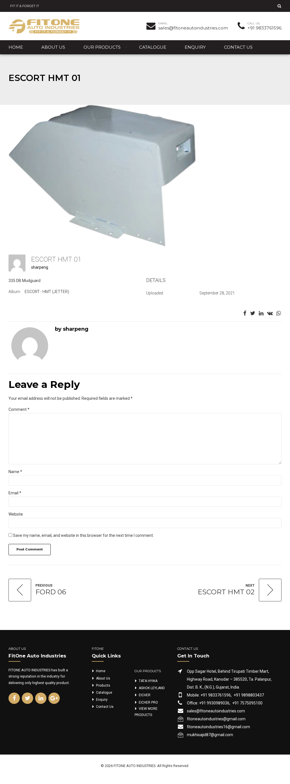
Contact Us (238, 47)
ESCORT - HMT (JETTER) (47, 291)
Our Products (102, 47)
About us (53, 47)
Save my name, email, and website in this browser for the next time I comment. (83, 535)
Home (15, 47)
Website (15, 514)
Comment (18, 409)
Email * (14, 493)
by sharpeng (71, 329)
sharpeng (39, 267)
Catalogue (152, 47)
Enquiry (195, 47)
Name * (15, 471)
